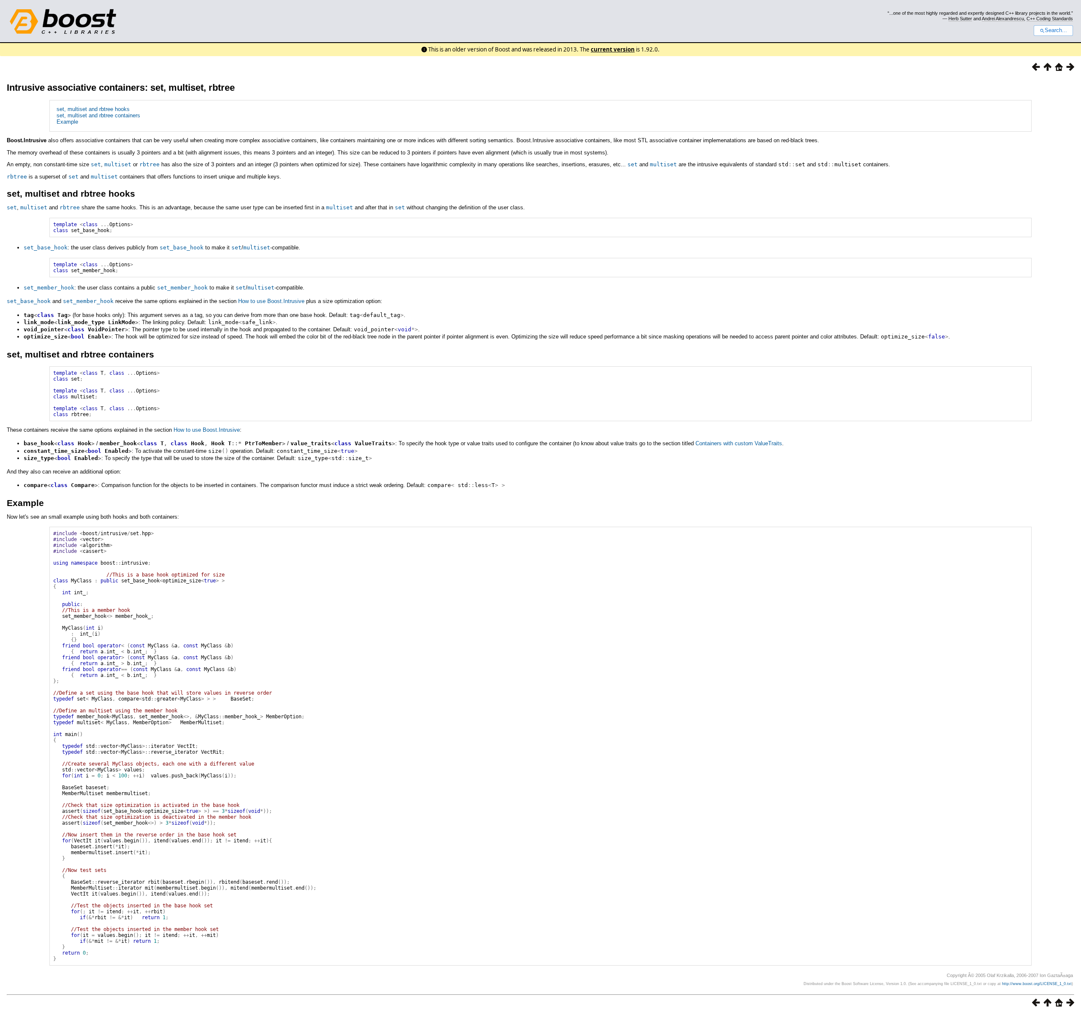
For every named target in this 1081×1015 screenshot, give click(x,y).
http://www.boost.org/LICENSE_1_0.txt (1037, 984)
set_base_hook (46, 247)
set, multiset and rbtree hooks (93, 109)
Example (67, 122)
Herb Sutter (960, 18)
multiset (117, 164)
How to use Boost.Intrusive (271, 301)
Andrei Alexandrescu (1003, 18)
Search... (1056, 30)
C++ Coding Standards (1050, 18)
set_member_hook (49, 287)
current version (613, 49)
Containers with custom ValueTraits (738, 443)
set (96, 164)
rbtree (149, 164)
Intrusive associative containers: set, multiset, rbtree (121, 87)
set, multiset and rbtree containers (98, 115)
